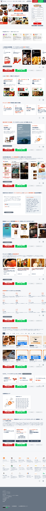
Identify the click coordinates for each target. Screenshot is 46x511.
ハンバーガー (34, 205)
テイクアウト (28, 209)
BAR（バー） (36, 206)
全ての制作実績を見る (7, 181)
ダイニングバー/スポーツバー (29, 207)
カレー (31, 211)
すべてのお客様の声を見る (6, 497)
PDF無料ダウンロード (9, 440)
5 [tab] (28, 25)
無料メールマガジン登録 (34, 440)
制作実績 (14, 1)
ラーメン (31, 200)
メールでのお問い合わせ (35, 1)
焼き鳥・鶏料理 (28, 200)
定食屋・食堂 (31, 203)
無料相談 (4, 501)
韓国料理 (38, 202)
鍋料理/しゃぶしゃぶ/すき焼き (35, 201)
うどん (27, 201)
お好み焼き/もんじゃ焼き (35, 200)
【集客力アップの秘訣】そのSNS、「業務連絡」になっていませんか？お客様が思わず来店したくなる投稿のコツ (35, 347)
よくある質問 (23, 1)
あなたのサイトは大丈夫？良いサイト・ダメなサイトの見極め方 (10, 495)
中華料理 (32, 204)
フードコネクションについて (9, 1)
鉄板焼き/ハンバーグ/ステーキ (30, 205)
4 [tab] (27, 25)
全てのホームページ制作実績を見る (30, 197)
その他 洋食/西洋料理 (32, 206)
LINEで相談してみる (21, 70)
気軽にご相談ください (40, 1)
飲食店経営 (38, 210)
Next (43, 67)
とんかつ (29, 202)
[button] (1, 37)
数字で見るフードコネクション (6, 491)
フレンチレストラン (28, 204)
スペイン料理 (35, 204)
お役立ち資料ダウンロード (40, 25)
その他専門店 (34, 210)
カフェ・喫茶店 (28, 203)
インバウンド (34, 211)
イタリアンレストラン (36, 203)
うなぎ (31, 202)
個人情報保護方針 (14, 506)
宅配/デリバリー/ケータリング (30, 210)
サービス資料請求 (33, 25)
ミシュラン (35, 208)
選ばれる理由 (4, 1)
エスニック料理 (28, 206)
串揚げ (27, 202)
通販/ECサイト (31, 209)
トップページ (4, 490)
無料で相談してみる (9, 70)
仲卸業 (27, 211)
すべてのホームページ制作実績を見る (7, 496)
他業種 (29, 211)
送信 (37, 23)
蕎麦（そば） (30, 201)
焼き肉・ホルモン (35, 202)
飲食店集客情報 (19, 1)
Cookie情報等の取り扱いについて (23, 506)
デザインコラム (18, 345)
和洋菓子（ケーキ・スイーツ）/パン (30, 208)
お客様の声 (16, 1)
